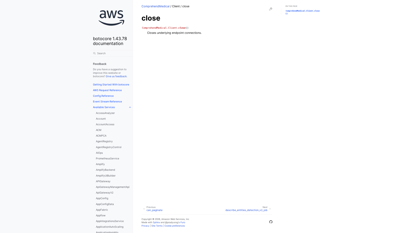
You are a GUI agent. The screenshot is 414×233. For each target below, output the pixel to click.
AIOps (99, 152)
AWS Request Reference (107, 90)
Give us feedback (116, 76)
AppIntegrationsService (110, 221)
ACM (98, 130)
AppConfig (102, 198)
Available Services (104, 107)
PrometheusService (107, 158)
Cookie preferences (174, 225)
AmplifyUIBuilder (106, 175)
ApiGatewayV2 (104, 192)
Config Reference (103, 95)
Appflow (101, 215)
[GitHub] (270, 222)
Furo (182, 222)
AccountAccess (105, 124)
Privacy (145, 225)
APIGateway (103, 181)
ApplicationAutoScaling (109, 226)
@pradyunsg (171, 222)
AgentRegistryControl (108, 147)
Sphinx (156, 222)
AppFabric (102, 209)
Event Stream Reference (107, 101)
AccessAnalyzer (105, 113)
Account (101, 118)
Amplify (100, 164)
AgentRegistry (104, 141)
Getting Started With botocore (111, 84)
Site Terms (157, 225)
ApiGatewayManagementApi (113, 187)
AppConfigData (105, 204)
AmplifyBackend (105, 169)
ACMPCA (101, 135)
